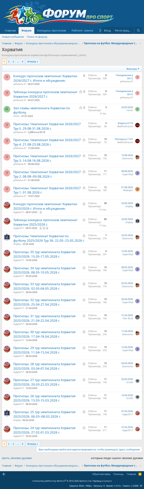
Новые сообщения (13, 36)
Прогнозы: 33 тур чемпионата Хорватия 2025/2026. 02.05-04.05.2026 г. (44, 286)
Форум (26, 30)
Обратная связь (101, 474)
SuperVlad (127, 174)
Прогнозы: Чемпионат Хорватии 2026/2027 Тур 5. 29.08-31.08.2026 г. (47, 126)
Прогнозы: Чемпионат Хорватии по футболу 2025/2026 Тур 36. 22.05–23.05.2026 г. (49, 238)
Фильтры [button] (131, 68)
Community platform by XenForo (62, 480)
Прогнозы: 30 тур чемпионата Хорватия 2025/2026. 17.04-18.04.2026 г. (44, 334)
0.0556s (117, 485)
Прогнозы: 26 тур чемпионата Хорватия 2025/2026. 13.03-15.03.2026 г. (44, 398)
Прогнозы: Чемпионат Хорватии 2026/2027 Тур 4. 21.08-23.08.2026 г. (47, 142)
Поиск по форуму (37, 36)
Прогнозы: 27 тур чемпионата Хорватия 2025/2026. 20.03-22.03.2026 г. (44, 382)
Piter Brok (128, 318)
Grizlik (129, 382)
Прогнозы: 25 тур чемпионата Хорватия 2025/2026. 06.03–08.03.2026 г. (44, 414)
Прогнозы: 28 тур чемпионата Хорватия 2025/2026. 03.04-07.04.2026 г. (44, 366)
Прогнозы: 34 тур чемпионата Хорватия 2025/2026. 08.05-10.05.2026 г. (44, 270)
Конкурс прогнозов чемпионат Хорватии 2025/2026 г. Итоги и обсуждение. (45, 206)
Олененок (127, 158)
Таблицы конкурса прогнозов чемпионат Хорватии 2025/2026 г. (45, 222)
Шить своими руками (17, 458)
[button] (4, 474)
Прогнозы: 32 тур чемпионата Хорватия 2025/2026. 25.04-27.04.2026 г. (44, 302)
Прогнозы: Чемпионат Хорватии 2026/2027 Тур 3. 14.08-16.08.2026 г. (47, 158)
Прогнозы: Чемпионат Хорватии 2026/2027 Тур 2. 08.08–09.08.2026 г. (47, 174)
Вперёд (31, 61)
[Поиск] (138, 30)
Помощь (118, 474)
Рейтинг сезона (82, 30)
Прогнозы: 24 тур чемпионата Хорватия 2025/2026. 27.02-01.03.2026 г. (44, 430)
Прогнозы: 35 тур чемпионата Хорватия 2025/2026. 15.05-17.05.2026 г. (44, 254)
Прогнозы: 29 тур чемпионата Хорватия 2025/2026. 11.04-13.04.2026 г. (44, 350)
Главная (10, 30)
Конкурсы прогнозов (51, 30)
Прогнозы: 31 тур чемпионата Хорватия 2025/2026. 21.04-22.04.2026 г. (44, 318)
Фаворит (128, 190)
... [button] (18, 61)
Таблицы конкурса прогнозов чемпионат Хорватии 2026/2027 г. (45, 94)
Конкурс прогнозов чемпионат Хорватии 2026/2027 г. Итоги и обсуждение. (45, 78)
